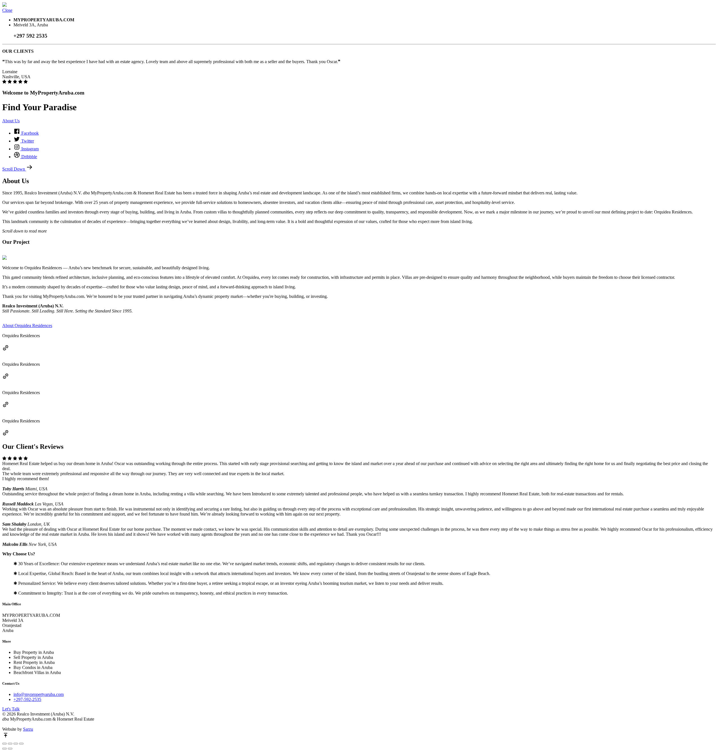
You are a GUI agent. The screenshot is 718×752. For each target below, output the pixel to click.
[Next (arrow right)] (10, 748)
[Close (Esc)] (4, 743)
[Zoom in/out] (21, 743)
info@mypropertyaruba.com (38, 694)
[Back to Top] (5, 737)
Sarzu (28, 729)
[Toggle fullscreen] (15, 743)
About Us (11, 120)
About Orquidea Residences (27, 325)
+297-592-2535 (27, 699)
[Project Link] (5, 349)
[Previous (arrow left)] (4, 748)
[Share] (10, 743)
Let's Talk (11, 709)
